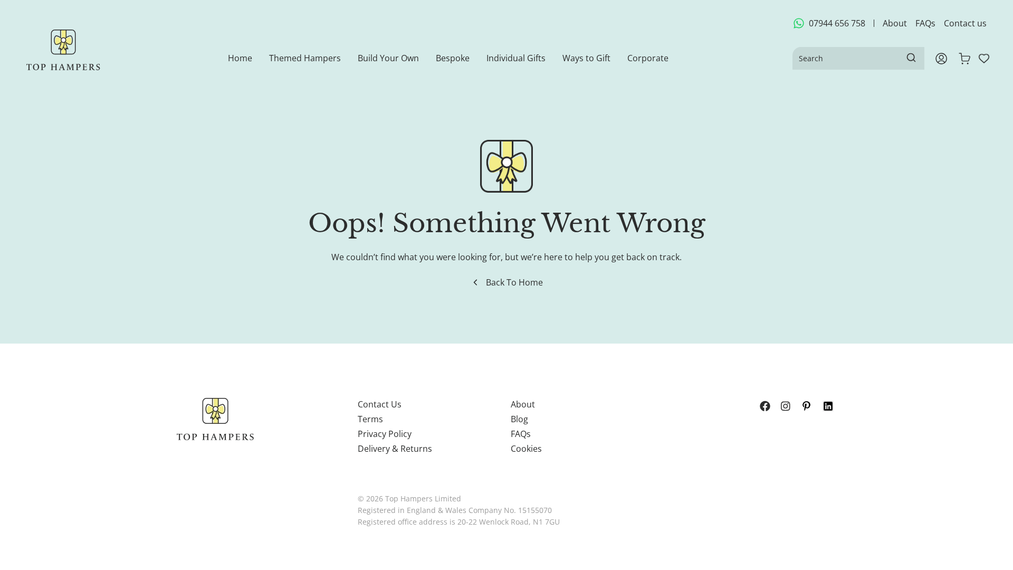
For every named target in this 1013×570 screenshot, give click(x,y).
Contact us (965, 23)
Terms (370, 419)
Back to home (514, 282)
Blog (519, 419)
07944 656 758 (837, 23)
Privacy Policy (385, 434)
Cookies (526, 448)
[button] (305, 58)
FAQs (925, 23)
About (895, 23)
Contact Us (380, 404)
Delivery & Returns (395, 448)
